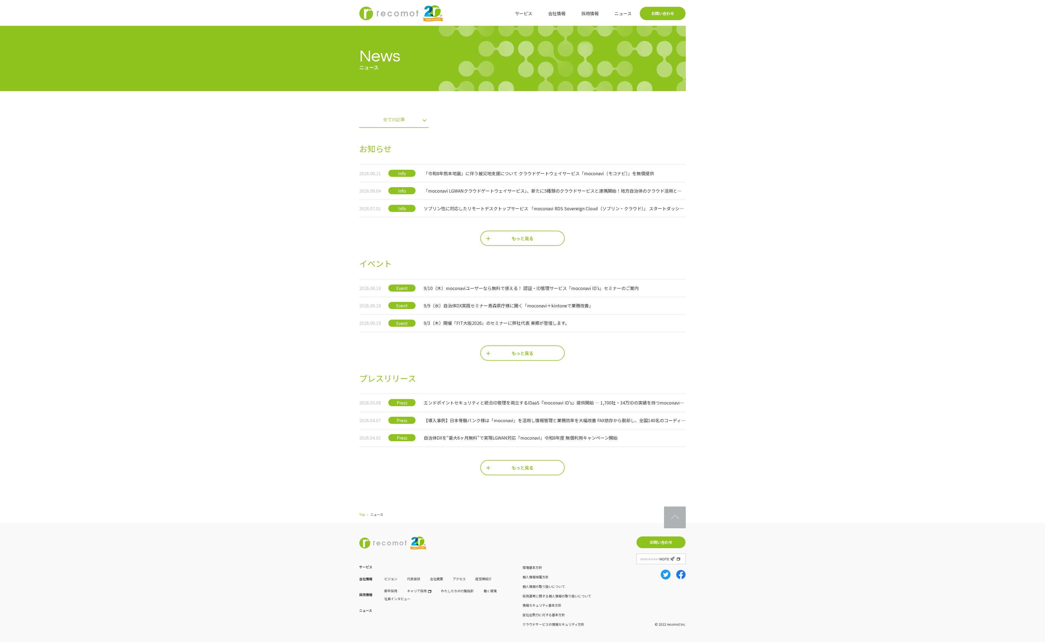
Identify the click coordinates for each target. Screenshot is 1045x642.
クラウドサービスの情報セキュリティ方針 (553, 624)
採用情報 (590, 13)
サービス (523, 13)
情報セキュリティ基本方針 (541, 605)
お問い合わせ (662, 13)
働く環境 (490, 590)
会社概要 (436, 578)
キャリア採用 (417, 590)
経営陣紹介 (483, 578)
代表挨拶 (413, 578)
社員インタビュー (397, 598)
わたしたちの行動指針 (457, 590)
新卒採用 (390, 590)
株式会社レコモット (401, 13)
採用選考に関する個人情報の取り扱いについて (556, 596)
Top (362, 514)
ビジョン (390, 578)
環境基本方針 (532, 567)
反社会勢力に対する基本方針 (543, 614)
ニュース (623, 13)
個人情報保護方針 (535, 577)
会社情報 (556, 13)
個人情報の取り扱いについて (543, 586)
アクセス (459, 578)
